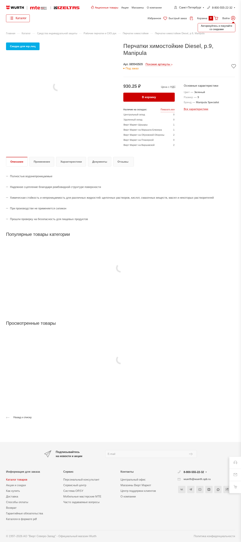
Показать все (168, 109)
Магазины (138, 7)
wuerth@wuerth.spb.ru (197, 479)
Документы (99, 161)
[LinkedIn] (227, 489)
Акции (125, 7)
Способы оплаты (17, 502)
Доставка (12, 496)
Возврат (11, 507)
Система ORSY (73, 490)
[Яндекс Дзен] (209, 489)
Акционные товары (106, 7)
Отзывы (122, 161)
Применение (42, 161)
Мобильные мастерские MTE (82, 496)
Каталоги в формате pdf (21, 519)
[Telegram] (190, 489)
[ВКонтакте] (181, 489)
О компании (154, 7)
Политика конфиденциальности (214, 536)
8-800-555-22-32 (222, 7)
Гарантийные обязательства (24, 513)
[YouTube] (200, 489)
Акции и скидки (16, 485)
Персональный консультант (81, 479)
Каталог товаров (16, 479)
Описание (16, 161)
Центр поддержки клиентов (138, 490)
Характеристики (71, 161)
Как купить (13, 490)
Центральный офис (133, 479)
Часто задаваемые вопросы (81, 502)
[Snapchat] (218, 489)
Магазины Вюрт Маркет (135, 485)
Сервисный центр (74, 485)
